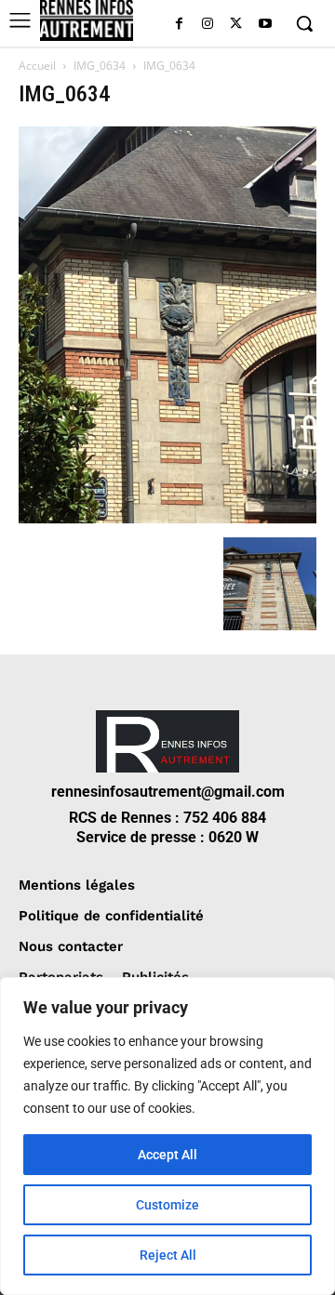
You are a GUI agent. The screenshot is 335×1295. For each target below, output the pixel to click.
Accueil (37, 65)
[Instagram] (208, 24)
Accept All (167, 1154)
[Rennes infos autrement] (86, 20)
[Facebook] (179, 24)
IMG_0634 (100, 65)
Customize (167, 1204)
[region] (167, 1136)
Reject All (168, 1255)
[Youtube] (264, 24)
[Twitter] (235, 24)
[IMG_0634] (167, 518)
